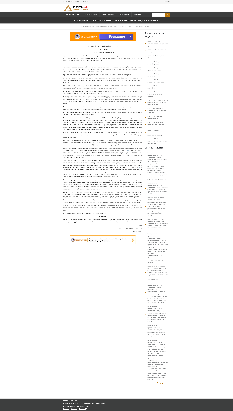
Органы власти (124, 14)
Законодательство (108, 14)
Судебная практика (90, 14)
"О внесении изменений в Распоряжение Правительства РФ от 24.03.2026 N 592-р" (157, 331)
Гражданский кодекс (72, 14)
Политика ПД (83, 409)
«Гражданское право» (98, 403)
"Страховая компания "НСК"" (156, 314)
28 (139, 167)
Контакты (167, 1)
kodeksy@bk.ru (84, 406)
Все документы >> (163, 383)
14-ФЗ (128, 150)
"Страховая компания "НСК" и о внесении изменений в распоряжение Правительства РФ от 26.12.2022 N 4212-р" (157, 292)
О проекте (137, 14)
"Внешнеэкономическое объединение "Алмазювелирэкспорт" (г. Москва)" (157, 248)
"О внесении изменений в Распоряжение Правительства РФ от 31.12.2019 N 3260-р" (157, 188)
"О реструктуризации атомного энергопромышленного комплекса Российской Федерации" (157, 224)
